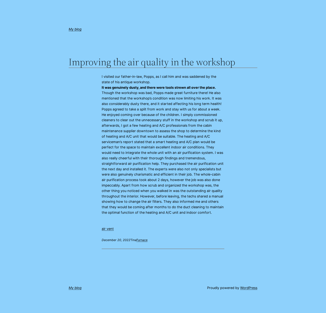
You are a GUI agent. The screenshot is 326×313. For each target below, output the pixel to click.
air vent (108, 229)
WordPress (248, 288)
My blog (75, 29)
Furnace (142, 240)
